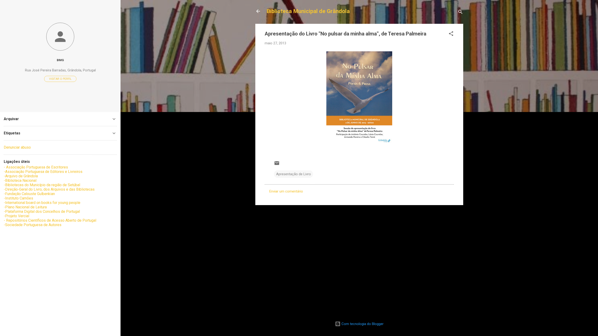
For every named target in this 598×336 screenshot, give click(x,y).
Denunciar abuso (17, 147)
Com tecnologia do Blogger (362, 324)
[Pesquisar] (460, 13)
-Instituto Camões (18, 198)
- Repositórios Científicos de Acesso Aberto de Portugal (50, 220)
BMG (60, 60)
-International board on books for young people (42, 202)
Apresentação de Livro (293, 174)
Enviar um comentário (286, 191)
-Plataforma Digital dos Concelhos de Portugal (42, 211)
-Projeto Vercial (16, 216)
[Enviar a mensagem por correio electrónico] (277, 165)
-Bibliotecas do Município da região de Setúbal (42, 185)
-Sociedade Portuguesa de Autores (32, 225)
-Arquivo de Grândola (21, 176)
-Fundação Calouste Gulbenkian (29, 194)
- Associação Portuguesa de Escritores (36, 167)
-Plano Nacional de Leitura (25, 207)
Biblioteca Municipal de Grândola (308, 11)
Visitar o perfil (60, 78)
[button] (451, 34)
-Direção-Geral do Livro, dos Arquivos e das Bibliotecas (49, 189)
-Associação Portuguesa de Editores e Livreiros (43, 171)
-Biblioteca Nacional (20, 180)
